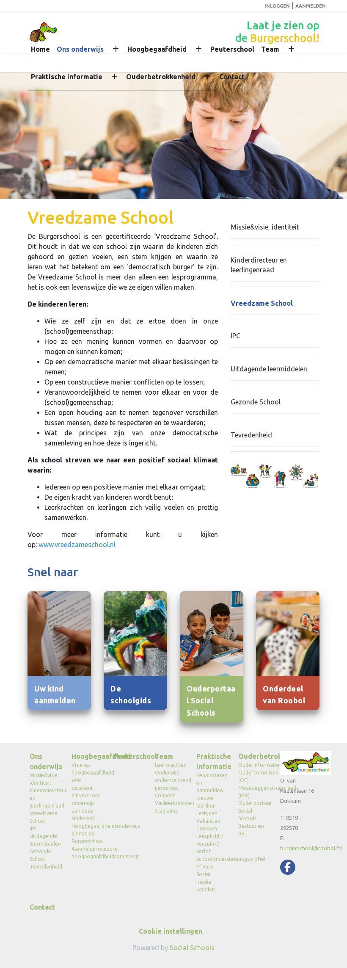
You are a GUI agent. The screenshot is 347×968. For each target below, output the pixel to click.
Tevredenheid (251, 435)
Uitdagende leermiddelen (269, 369)
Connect (165, 795)
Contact (232, 76)
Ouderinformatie (252, 765)
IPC (235, 336)
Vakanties (208, 821)
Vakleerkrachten (169, 803)
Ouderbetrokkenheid (161, 76)
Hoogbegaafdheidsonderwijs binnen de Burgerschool (86, 833)
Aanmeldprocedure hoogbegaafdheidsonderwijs (86, 852)
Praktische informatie (66, 76)
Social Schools (192, 947)
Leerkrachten (169, 765)
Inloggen (277, 5)
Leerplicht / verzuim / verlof (209, 843)
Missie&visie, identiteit (265, 227)
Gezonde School (256, 402)
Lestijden (207, 813)
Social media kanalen (205, 881)
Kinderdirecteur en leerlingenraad (259, 265)
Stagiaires (166, 810)
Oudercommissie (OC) (252, 776)
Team (270, 49)
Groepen (206, 828)
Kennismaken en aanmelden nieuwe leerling (211, 790)
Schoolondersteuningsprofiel (211, 859)
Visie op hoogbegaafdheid (86, 768)
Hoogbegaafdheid (157, 49)
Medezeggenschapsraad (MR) (252, 791)
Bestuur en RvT (251, 829)
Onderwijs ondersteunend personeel (169, 780)
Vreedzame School (262, 303)
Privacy (204, 866)
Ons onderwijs (80, 49)
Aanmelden (310, 5)
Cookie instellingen (170, 931)
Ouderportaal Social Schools (252, 810)
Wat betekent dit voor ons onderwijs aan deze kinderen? (86, 799)
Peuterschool (232, 49)
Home (40, 49)
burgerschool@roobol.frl (311, 848)
